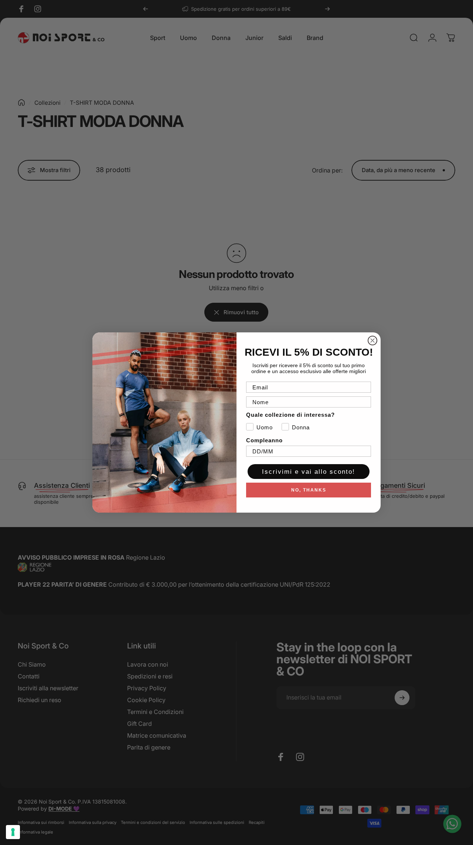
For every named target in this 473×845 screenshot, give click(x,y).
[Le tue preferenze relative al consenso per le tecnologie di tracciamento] (13, 832)
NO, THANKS (308, 490)
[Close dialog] (372, 340)
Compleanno (264, 440)
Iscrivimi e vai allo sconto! (308, 471)
